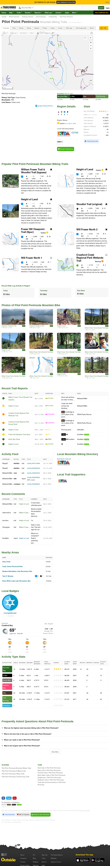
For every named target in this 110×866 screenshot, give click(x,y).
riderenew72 (6, 512)
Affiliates (53, 858)
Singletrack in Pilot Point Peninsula (49, 777)
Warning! (98, 261)
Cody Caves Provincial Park (12, 566)
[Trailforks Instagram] (5, 854)
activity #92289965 (33, 477)
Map (10, 12)
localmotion (7, 802)
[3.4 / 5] (58, 669)
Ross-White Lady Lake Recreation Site (16, 581)
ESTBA (86, 434)
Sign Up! (44, 855)
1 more (32, 480)
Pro (34, 855)
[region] (47, 60)
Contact (23, 862)
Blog (34, 858)
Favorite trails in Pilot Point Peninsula (50, 773)
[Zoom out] (90, 45)
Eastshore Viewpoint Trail (9, 326)
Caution (99, 170)
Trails (19, 12)
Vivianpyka (6, 527)
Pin (14, 798)
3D (91, 80)
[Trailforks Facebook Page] (3, 854)
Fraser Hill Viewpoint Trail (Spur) (32, 230)
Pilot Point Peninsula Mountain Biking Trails (16, 768)
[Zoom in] (90, 42)
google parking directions (45, 106)
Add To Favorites (23, 814)
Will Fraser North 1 (31, 257)
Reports (37, 12)
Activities (60, 93)
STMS (9, 804)
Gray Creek (6, 562)
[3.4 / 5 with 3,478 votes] (103, 111)
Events (58, 12)
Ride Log (48, 12)
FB (3, 798)
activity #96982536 (33, 468)
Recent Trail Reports (15, 388)
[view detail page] (108, 33)
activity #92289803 (33, 484)
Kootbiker (80, 434)
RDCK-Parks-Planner (84, 414)
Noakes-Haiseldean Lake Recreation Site (17, 571)
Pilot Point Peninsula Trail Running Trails (15, 777)
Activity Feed (10, 454)
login (108, 8)
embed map (25, 810)
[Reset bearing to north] (90, 48)
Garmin (44, 862)
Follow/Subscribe (92, 141)
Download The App (84, 854)
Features (23, 858)
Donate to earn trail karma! (41, 814)
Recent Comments (13, 493)
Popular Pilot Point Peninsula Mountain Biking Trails (35, 163)
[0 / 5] (58, 675)
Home (4, 12)
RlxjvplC (5, 463)
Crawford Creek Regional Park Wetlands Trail (89, 257)
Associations (57, 855)
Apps (67, 12)
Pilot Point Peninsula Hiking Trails (13, 774)
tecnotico (5, 520)
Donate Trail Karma (66, 149)
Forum (56, 862)
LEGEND (3, 79)
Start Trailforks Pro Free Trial (66, 2)
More (74, 12)
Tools (43, 858)
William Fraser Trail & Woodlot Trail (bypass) (33, 171)
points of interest (85, 810)
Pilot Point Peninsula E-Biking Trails (14, 771)
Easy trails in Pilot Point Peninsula (49, 770)
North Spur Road (14, 439)
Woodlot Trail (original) (89, 204)
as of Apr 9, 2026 (70, 123)
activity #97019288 (33, 463)
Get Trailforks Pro (101, 12)
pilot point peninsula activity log (11, 810)
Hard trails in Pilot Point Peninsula (49, 768)
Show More (55, 752)
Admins (4, 805)
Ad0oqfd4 (80, 430)
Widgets (35, 862)
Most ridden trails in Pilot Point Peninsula (51, 775)
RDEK (14, 804)
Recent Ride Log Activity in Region (16, 285)
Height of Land (84, 169)
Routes (27, 12)
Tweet (9, 798)
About (22, 855)
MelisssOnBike (82, 398)
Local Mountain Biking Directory (77, 454)
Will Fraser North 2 (86, 229)
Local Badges (10, 590)
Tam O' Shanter (7, 576)
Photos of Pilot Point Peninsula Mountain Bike (31, 305)
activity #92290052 (33, 473)
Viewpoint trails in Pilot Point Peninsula (51, 780)
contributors (15, 802)
